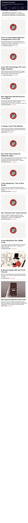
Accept (5, 8)
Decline (22, 8)
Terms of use (16, 4)
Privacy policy (9, 4)
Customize (14, 8)
